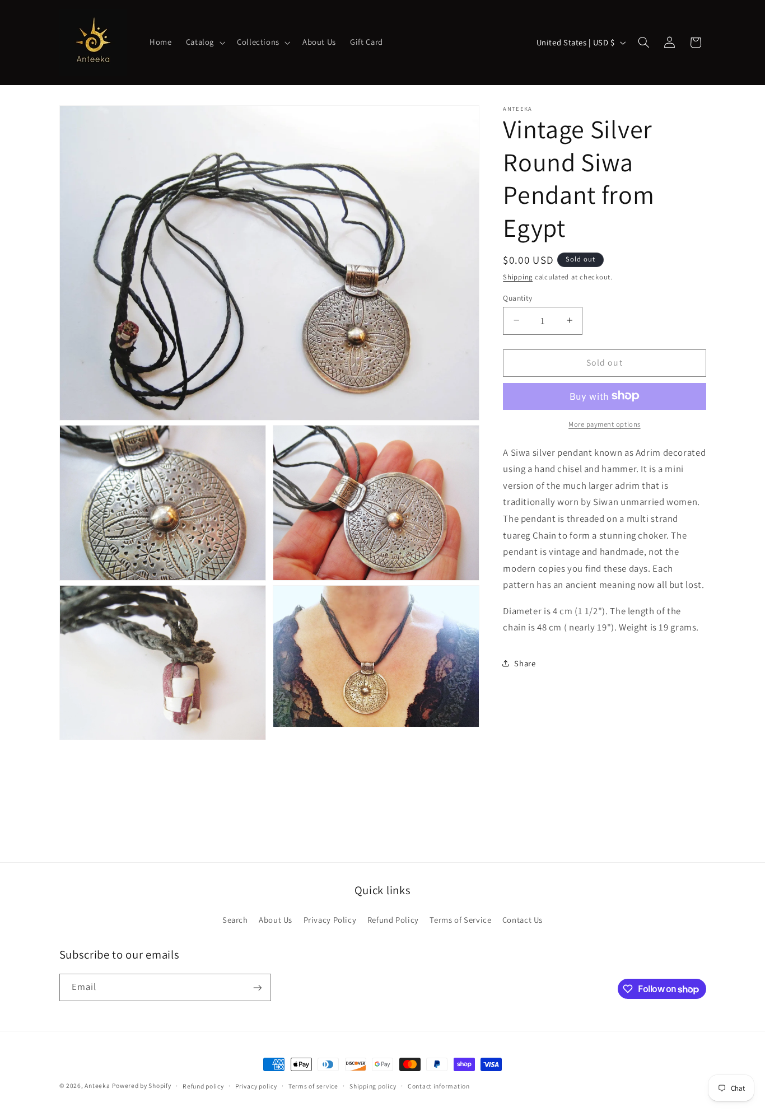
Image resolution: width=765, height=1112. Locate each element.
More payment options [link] (604, 423)
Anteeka (97, 1085)
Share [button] (524, 663)
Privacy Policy (330, 919)
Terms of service (313, 1086)
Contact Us (522, 919)
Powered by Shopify (141, 1085)
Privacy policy (256, 1086)
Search (235, 919)
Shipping (518, 277)
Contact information (439, 1086)
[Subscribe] (257, 987)
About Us (275, 919)
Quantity (517, 297)
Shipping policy (372, 1086)
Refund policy (203, 1086)
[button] (204, 42)
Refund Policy (393, 919)
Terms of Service (460, 919)
